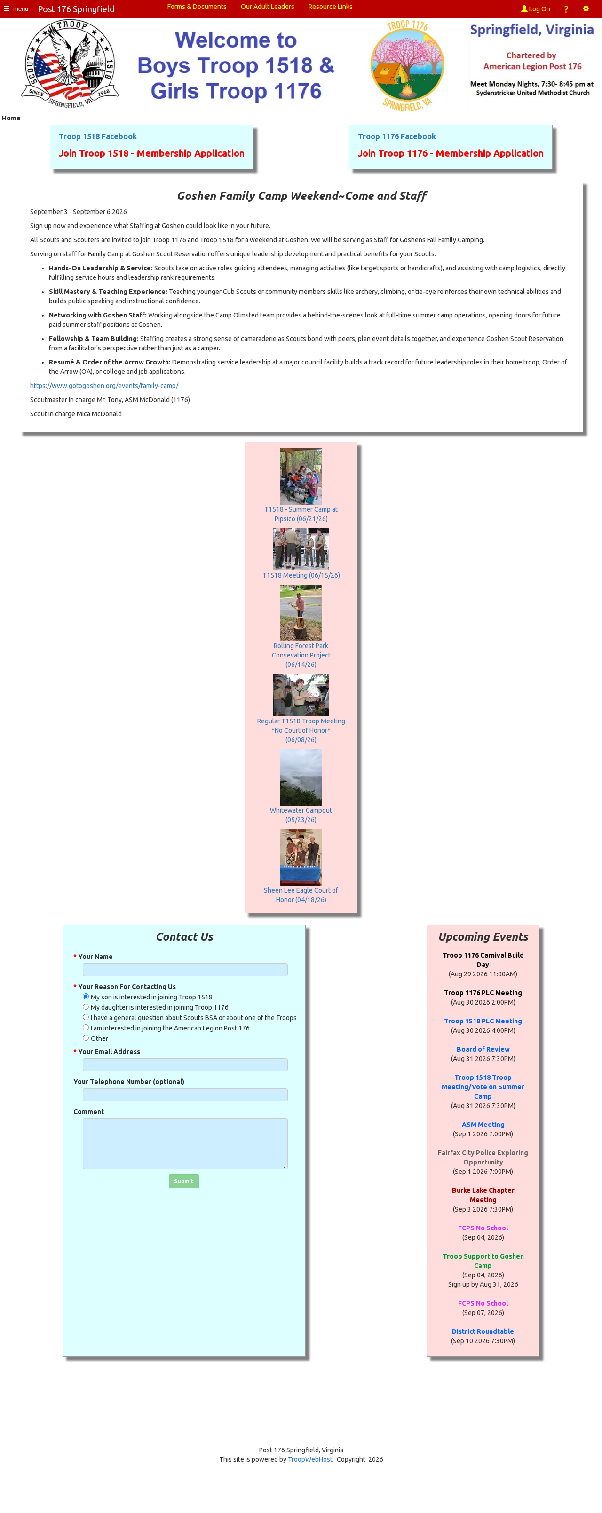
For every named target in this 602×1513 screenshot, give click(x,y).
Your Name (93, 956)
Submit (184, 1181)
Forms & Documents (197, 6)
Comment (88, 1112)
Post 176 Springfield (76, 9)
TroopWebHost (310, 1459)
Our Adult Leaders (267, 6)
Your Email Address (106, 1051)
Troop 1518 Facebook (98, 136)
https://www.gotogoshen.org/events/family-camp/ (104, 385)
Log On (539, 9)
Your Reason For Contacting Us (124, 986)
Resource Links (331, 6)
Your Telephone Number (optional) (128, 1081)
